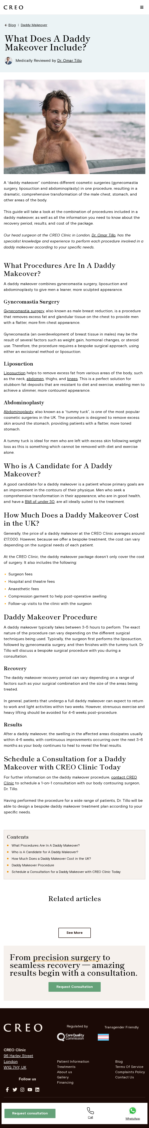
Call (90, 1117)
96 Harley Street (18, 1055)
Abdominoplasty (18, 411)
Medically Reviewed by (49, 60)
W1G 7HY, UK (15, 1067)
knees (72, 378)
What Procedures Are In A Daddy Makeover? (46, 845)
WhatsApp (133, 1119)
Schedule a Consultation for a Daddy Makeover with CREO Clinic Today (66, 872)
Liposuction (14, 373)
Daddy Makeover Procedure (33, 865)
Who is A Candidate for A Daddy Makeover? (45, 852)
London (11, 1061)
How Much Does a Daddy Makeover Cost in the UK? (51, 859)
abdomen (35, 378)
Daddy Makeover (34, 25)
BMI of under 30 (40, 501)
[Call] (90, 1110)
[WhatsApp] (133, 1111)
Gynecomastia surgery (24, 311)
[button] (142, 7)
